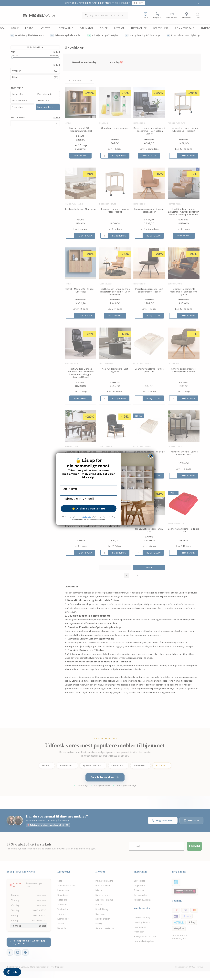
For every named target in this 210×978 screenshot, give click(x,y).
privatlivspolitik (86, 517)
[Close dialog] (151, 456)
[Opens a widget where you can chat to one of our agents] (12, 972)
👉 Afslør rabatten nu (88, 508)
